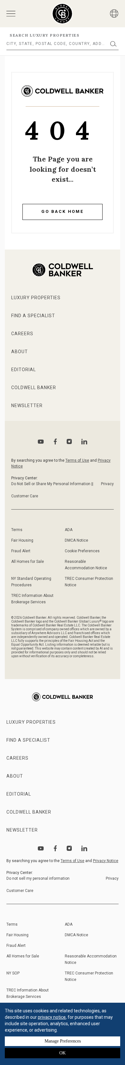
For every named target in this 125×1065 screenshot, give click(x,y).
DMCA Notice (76, 540)
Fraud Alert (20, 551)
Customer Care (24, 496)
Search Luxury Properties (44, 35)
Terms (16, 530)
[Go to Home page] (62, 95)
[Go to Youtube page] (41, 442)
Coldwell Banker (33, 387)
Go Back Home (62, 211)
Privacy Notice (105, 861)
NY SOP (13, 973)
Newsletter (27, 405)
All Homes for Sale (27, 561)
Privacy (107, 484)
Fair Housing (22, 540)
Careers (22, 333)
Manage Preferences (63, 1041)
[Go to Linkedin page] (84, 441)
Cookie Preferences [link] (82, 551)
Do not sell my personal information (38, 878)
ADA (68, 530)
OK (62, 1053)
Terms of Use (77, 460)
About (19, 351)
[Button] (114, 13)
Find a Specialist (33, 315)
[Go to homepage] (62, 13)
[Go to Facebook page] (55, 442)
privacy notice (52, 1017)
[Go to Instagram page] (69, 441)
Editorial (23, 369)
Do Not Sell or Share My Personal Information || (52, 484)
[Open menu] (10, 13)
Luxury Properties (36, 297)
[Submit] (113, 44)
